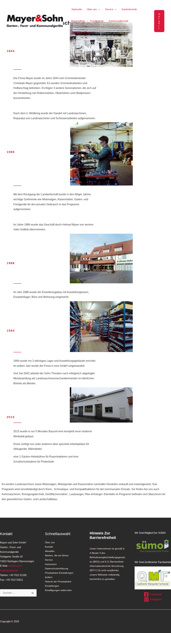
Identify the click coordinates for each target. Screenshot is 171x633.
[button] (98, 9)
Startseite (76, 9)
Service (109, 9)
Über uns (92, 9)
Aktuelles (49, 551)
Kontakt (49, 546)
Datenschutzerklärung (56, 568)
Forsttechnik (97, 21)
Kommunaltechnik (118, 21)
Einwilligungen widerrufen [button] (58, 590)
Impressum (51, 564)
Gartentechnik (129, 9)
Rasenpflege (78, 21)
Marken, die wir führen (57, 555)
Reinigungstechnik (81, 32)
